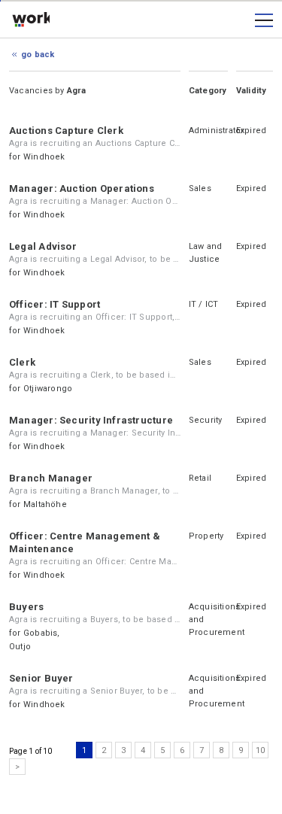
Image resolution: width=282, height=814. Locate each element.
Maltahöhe (45, 504)
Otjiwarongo (47, 388)
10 (260, 750)
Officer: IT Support (54, 304)
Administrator (216, 130)
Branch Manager (50, 478)
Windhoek (44, 157)
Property (206, 536)
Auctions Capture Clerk (66, 130)
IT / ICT (204, 304)
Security (206, 420)
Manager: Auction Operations (81, 188)
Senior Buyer (41, 678)
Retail (200, 478)
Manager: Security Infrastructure (91, 420)
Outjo (20, 647)
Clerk (22, 362)
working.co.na (31, 20)
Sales (200, 188)
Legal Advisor (43, 246)
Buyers (26, 606)
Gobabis (40, 633)
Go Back (38, 54)
